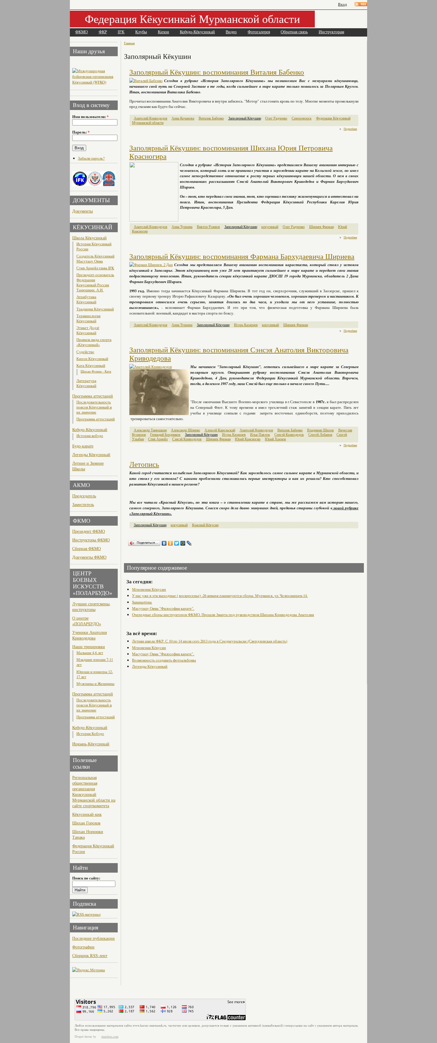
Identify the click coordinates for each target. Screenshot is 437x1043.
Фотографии (83, 947)
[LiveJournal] (189, 543)
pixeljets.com (109, 1036)
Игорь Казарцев (246, 325)
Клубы (141, 32)
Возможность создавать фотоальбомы (164, 660)
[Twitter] (177, 543)
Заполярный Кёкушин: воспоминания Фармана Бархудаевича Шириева (241, 256)
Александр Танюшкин (150, 430)
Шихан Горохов (86, 823)
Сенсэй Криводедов (289, 434)
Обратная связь (294, 32)
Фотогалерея (259, 32)
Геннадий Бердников (165, 434)
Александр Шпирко (185, 430)
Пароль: (80, 132)
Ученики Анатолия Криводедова (89, 635)
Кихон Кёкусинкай (92, 358)
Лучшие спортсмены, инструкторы (91, 606)
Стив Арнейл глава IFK (95, 268)
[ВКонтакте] (164, 543)
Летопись (144, 464)
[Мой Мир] (183, 543)
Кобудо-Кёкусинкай (197, 32)
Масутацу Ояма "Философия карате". (163, 608)
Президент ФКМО (88, 531)
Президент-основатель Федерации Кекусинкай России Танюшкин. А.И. (95, 282)
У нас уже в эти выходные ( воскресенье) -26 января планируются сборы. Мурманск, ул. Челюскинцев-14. (220, 595)
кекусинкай (269, 226)
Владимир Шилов (320, 430)
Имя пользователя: (90, 116)
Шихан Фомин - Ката (96, 371)
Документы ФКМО (89, 557)
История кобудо (89, 435)
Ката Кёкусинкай (90, 365)
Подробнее (350, 129)
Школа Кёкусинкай (89, 238)
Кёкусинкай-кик (87, 814)
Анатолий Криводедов (150, 118)
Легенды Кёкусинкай (91, 454)
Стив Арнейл (158, 439)
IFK (121, 32)
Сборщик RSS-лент (89, 955)
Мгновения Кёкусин (149, 589)
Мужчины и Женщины (95, 683)
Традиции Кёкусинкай (95, 309)
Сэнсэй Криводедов (187, 439)
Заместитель (83, 504)
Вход (342, 4)
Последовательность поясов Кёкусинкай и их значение (94, 407)
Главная (129, 43)
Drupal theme (83, 1036)
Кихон (163, 32)
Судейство (85, 351)
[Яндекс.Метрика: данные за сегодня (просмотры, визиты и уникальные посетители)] (88, 970)
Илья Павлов (260, 434)
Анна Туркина (182, 226)
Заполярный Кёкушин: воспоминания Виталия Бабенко (216, 72)
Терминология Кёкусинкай (88, 318)
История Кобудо (90, 733)
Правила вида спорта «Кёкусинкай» (93, 342)
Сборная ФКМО (86, 548)
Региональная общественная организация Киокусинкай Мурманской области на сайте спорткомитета (93, 791)
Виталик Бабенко (211, 118)
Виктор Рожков (208, 226)
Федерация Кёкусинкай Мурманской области (192, 18)
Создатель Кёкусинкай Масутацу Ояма (95, 259)
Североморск (302, 118)
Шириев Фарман (321, 226)
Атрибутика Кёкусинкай (86, 299)
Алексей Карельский (220, 430)
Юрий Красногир (247, 439)
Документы (82, 211)
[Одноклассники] (170, 543)
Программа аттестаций (92, 396)
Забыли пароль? (91, 158)
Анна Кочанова (183, 118)
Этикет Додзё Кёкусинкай (87, 330)
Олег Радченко (276, 118)
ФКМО (81, 32)
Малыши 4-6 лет (89, 652)
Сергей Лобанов (320, 434)
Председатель (84, 496)
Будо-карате (82, 446)
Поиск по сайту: (86, 878)
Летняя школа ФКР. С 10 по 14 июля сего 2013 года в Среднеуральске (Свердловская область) (209, 641)
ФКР (103, 32)
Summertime (142, 602)
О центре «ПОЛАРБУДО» (86, 620)
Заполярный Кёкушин (244, 118)
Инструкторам (331, 32)
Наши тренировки (88, 646)
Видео (231, 32)
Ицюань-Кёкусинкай (90, 744)
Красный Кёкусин (205, 525)
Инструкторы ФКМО (91, 540)
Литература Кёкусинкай (86, 383)
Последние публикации (93, 938)
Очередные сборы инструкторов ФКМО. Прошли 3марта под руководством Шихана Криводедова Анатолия (223, 614)
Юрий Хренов (275, 439)
